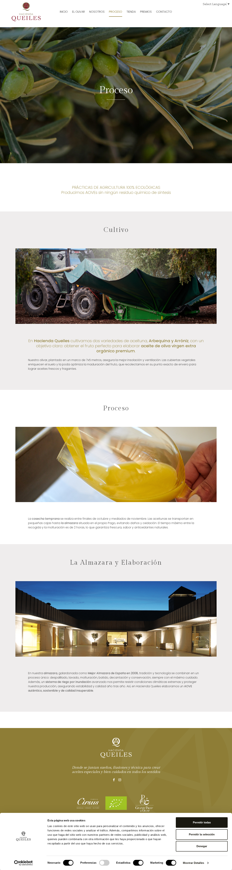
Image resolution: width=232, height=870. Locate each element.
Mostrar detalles (193, 862)
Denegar (201, 846)
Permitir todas (202, 822)
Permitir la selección (202, 834)
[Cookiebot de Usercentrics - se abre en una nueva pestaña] (23, 863)
